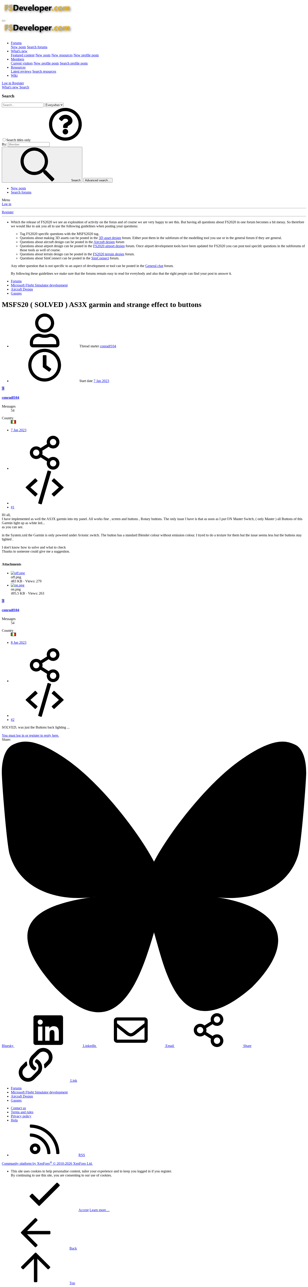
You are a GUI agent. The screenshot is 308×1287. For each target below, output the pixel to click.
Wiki (14, 75)
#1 (12, 507)
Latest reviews (21, 71)
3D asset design (110, 238)
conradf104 (108, 346)
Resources (18, 67)
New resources (62, 55)
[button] (65, 140)
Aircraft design (104, 242)
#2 (12, 720)
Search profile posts (74, 63)
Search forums (37, 47)
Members (17, 59)
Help (14, 1120)
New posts (18, 47)
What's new (19, 51)
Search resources (44, 71)
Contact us (18, 1108)
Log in (6, 204)
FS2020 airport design (109, 246)
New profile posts (86, 55)
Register (8, 212)
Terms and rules (22, 1112)
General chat (154, 266)
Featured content (22, 55)
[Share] (44, 468)
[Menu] (3, 20)
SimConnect (100, 258)
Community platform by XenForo (47, 1163)
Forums (16, 43)
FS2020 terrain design (108, 254)
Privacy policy (21, 1116)
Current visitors (22, 63)
